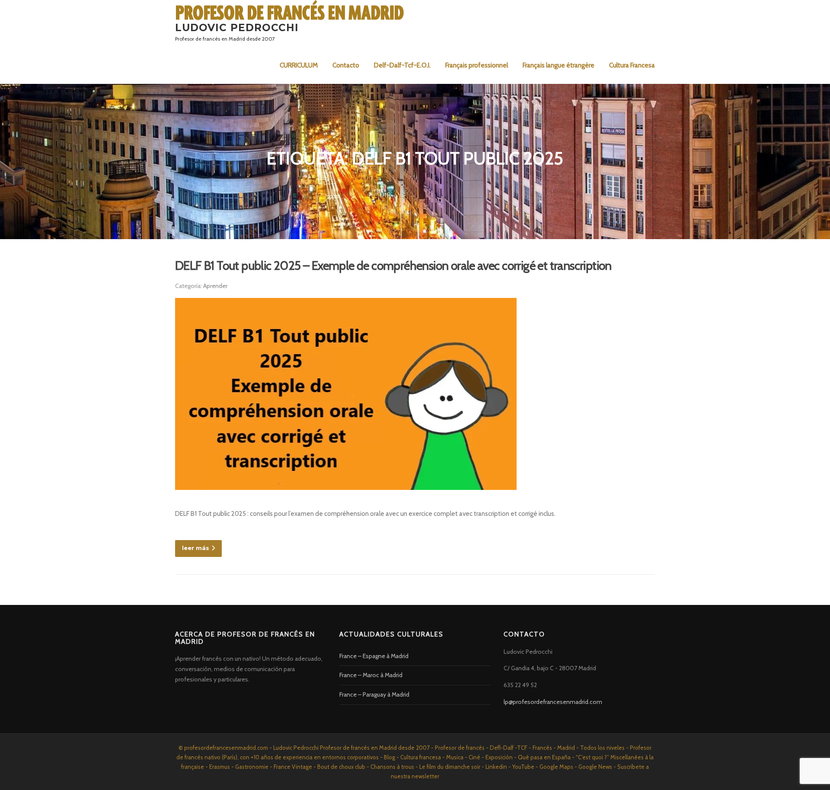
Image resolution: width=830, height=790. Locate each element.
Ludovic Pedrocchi (237, 27)
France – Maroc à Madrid (370, 675)
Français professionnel (476, 65)
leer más (195, 547)
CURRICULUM (299, 65)
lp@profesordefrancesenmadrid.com (553, 702)
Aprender (215, 286)
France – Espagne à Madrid (374, 656)
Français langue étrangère (558, 65)
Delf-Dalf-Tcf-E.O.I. (402, 65)
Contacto (345, 65)
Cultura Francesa (632, 65)
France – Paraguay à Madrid (374, 694)
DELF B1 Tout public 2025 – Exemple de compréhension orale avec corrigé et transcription (393, 265)
